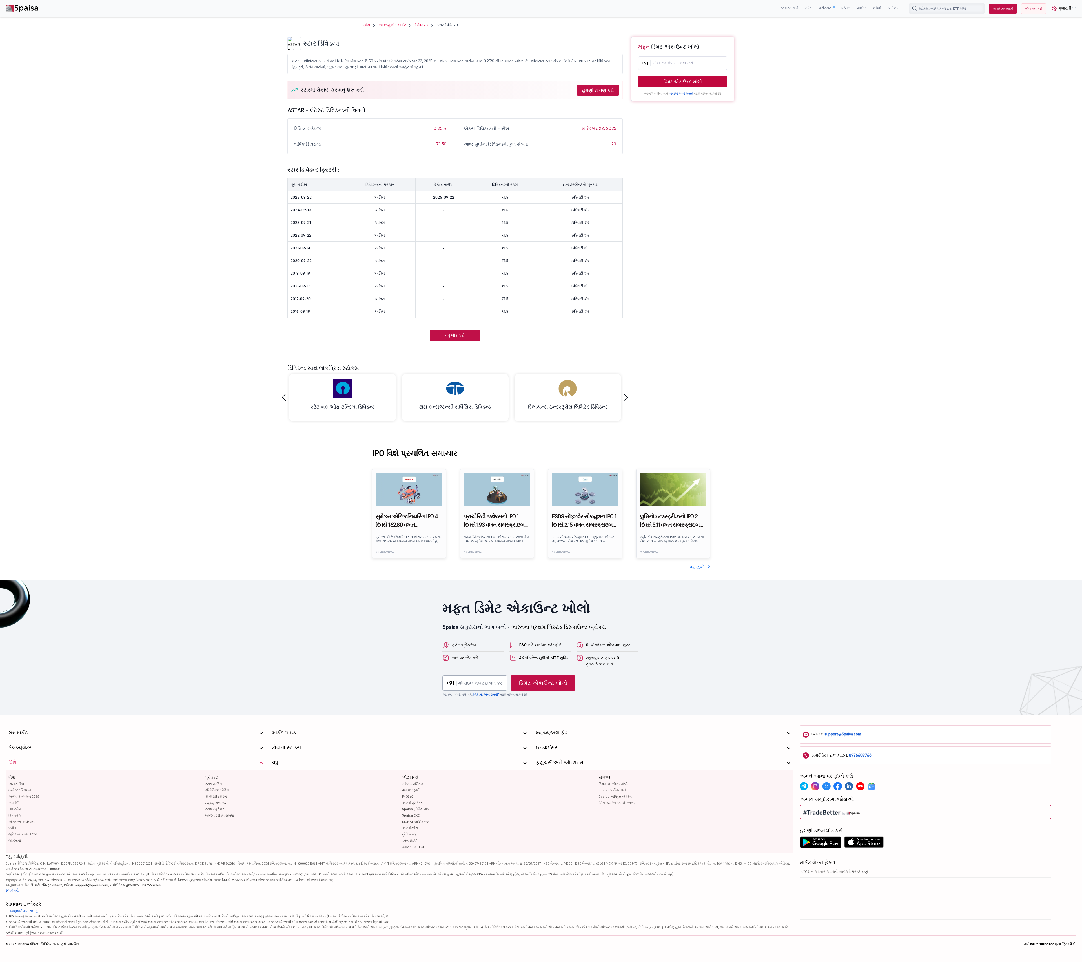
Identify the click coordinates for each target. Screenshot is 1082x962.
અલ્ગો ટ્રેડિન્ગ (412, 803)
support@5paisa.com (842, 734)
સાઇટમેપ (14, 809)
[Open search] (914, 8)
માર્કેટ (861, 7)
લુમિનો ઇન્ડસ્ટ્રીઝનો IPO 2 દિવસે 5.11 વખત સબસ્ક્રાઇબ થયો (670, 521)
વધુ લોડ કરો (455, 335)
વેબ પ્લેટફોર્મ (410, 790)
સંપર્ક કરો (12, 890)
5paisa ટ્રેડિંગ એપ (415, 809)
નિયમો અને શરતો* (486, 694)
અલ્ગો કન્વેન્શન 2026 (23, 796)
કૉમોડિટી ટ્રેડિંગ (216, 796)
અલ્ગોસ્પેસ (410, 828)
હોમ (366, 25)
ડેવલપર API (410, 840)
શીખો (877, 7)
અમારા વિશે (16, 784)
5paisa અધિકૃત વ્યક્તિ (615, 796)
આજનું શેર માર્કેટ (392, 25)
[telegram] (804, 786)
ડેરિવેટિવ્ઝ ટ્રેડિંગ (217, 790)
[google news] (871, 786)
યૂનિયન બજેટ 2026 (22, 834)
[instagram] (815, 786)
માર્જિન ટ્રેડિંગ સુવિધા (219, 815)
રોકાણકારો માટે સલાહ (23, 911)
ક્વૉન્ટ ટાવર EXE (413, 847)
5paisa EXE (411, 815)
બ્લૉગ (12, 828)
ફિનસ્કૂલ (14, 815)
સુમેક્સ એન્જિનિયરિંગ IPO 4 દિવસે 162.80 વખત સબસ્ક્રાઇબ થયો (407, 521)
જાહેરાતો (14, 840)
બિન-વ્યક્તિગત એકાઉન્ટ (617, 803)
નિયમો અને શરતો (681, 93)
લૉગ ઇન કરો (1033, 8)
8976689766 (860, 755)
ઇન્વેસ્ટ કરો (789, 7)
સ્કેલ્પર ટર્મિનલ (412, 784)
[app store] (864, 843)
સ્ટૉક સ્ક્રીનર (214, 809)
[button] (1061, 8)
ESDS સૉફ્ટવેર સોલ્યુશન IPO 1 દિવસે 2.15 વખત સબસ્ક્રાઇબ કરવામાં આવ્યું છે (584, 521)
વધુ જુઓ (697, 566)
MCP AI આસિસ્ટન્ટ (415, 821)
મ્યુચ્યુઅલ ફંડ (215, 803)
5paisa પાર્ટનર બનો (613, 790)
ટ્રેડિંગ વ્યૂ (409, 834)
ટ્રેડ (808, 7)
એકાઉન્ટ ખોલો (1002, 8)
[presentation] (284, 397)
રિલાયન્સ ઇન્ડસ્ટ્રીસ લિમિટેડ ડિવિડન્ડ (567, 407)
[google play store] (820, 843)
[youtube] (860, 786)
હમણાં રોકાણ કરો (598, 90)
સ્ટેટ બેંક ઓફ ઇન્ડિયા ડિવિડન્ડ (343, 407)
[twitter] (826, 786)
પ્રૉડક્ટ (825, 7)
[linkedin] (849, 786)
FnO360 (408, 796)
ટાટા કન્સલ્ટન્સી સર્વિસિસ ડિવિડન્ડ (455, 407)
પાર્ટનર (893, 7)
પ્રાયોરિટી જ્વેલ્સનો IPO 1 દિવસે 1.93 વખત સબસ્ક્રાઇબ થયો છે (494, 521)
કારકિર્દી (13, 803)
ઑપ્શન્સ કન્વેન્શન (21, 821)
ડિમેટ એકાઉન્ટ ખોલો (683, 81)
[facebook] (837, 786)
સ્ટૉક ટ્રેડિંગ (213, 784)
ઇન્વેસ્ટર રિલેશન (19, 790)
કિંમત (845, 7)
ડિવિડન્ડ (421, 25)
